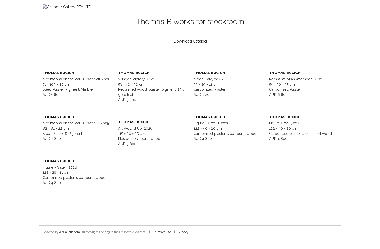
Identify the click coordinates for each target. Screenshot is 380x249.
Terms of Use (162, 232)
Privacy (183, 232)
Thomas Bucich (58, 73)
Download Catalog (190, 41)
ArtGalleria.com (69, 232)
